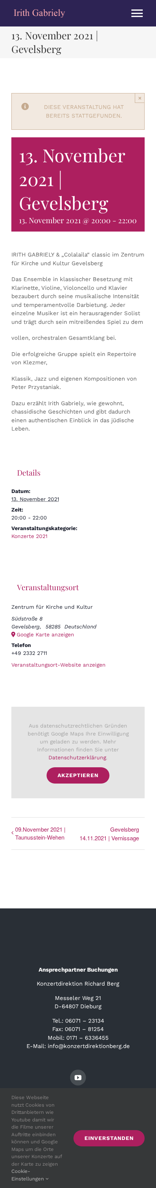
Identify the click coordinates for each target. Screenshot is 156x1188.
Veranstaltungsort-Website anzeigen (58, 665)
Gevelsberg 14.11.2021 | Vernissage (109, 833)
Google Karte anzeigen (45, 634)
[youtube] (78, 1077)
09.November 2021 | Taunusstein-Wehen (40, 833)
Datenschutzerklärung (77, 757)
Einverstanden (109, 1138)
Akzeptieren (78, 775)
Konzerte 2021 (29, 536)
